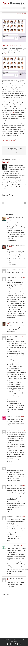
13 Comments (12, 140)
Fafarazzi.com (9, 54)
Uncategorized (5, 140)
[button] (3, 203)
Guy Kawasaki (6, 139)
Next (23, 13)
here (13, 112)
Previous (18, 13)
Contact (15, 641)
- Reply (10, 246)
